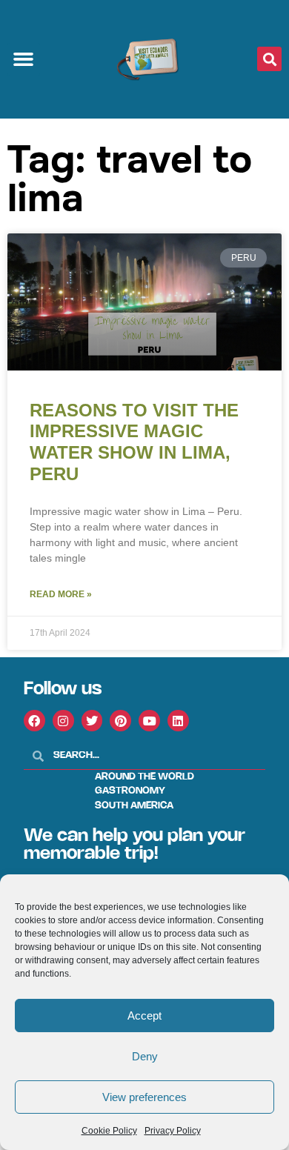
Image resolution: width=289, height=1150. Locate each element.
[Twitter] (92, 720)
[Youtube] (149, 720)
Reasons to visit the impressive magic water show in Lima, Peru (134, 442)
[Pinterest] (120, 720)
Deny (145, 1056)
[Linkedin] (178, 720)
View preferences (144, 1097)
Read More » (61, 594)
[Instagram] (63, 720)
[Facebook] (34, 720)
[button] (23, 59)
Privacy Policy (172, 1131)
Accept (144, 1015)
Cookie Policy (109, 1131)
